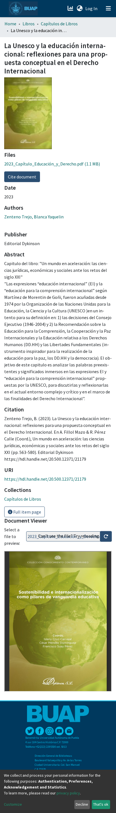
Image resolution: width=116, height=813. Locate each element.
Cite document (22, 177)
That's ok (100, 804)
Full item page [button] (26, 512)
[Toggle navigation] (108, 8)
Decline (82, 804)
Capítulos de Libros (59, 23)
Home (10, 23)
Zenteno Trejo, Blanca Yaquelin (34, 217)
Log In (92, 8)
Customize (13, 804)
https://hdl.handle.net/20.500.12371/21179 (45, 479)
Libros (29, 23)
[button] (79, 8)
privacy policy (68, 793)
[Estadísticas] (71, 8)
